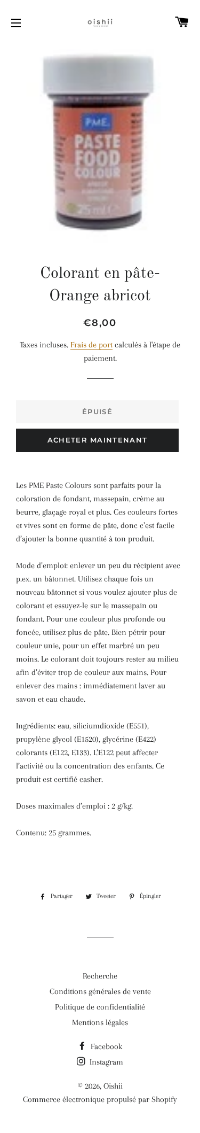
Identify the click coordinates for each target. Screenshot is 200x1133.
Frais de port (91, 345)
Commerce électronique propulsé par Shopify (100, 1099)
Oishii (113, 1086)
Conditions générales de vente (100, 991)
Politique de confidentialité (100, 1007)
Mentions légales (100, 1022)
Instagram (105, 1062)
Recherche (100, 976)
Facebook (105, 1046)
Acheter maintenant (97, 440)
